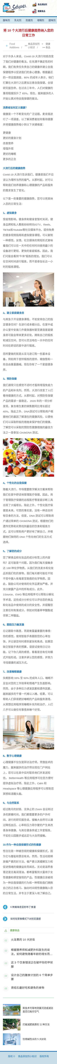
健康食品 (48, 46)
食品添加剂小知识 (34, 46)
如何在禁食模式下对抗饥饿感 (25, 919)
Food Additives (14, 46)
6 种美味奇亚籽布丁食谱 (23, 907)
